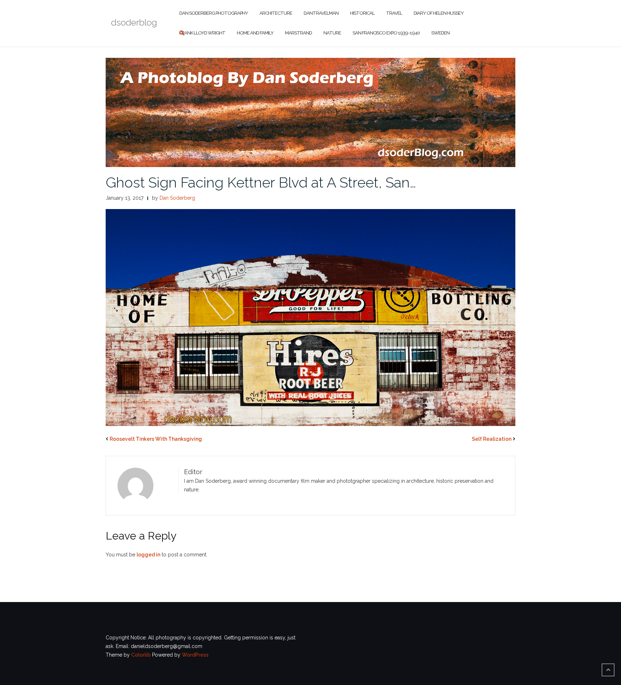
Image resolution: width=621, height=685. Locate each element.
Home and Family (255, 33)
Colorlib (141, 655)
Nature (332, 33)
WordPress (195, 655)
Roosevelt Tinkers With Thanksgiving (156, 439)
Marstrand (298, 33)
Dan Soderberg (177, 198)
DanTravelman (321, 13)
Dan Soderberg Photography (213, 13)
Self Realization (491, 439)
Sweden (440, 33)
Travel (394, 13)
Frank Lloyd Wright (202, 33)
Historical (362, 13)
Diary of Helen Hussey (439, 13)
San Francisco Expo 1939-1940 (386, 33)
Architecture (275, 13)
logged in (148, 554)
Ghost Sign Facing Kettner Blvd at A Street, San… (261, 182)
